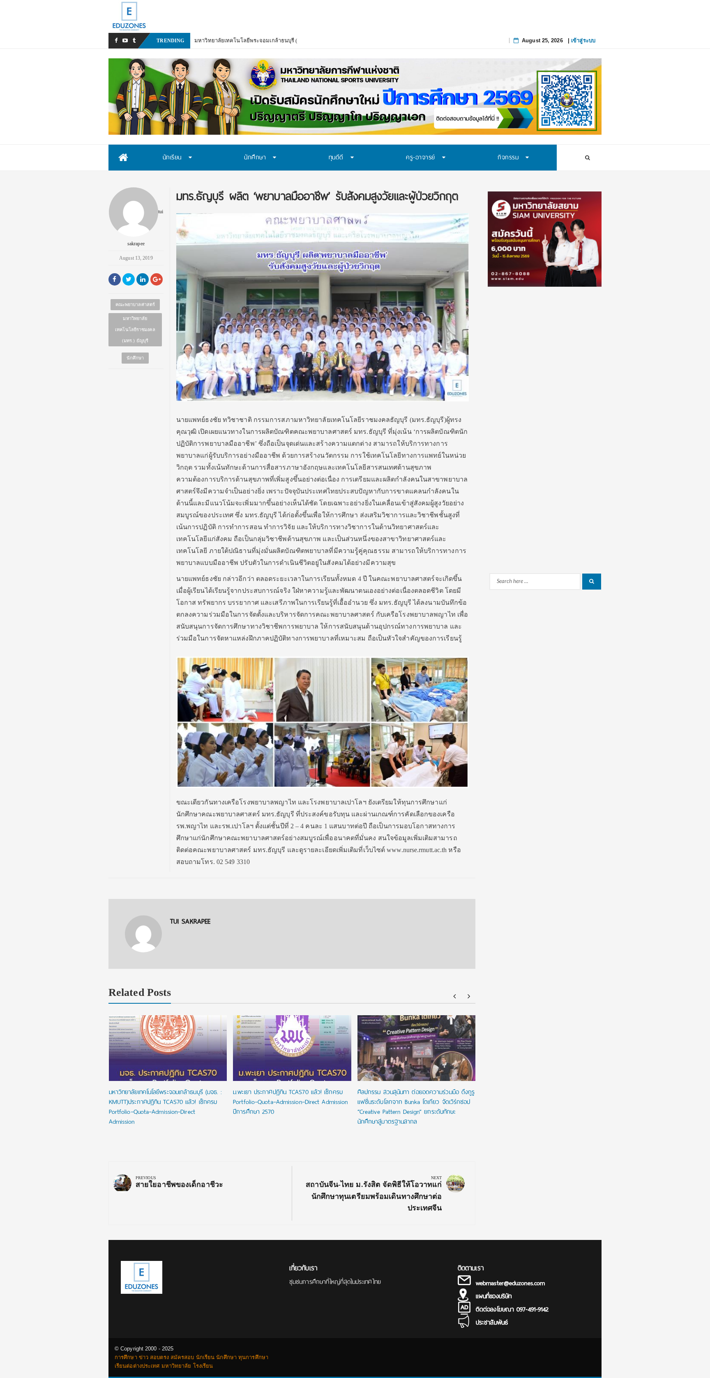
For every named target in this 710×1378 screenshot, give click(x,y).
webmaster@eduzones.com (510, 1283)
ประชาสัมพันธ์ (492, 1322)
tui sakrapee (145, 227)
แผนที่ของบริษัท (494, 1296)
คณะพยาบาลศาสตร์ (135, 304)
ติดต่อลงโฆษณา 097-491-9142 (512, 1309)
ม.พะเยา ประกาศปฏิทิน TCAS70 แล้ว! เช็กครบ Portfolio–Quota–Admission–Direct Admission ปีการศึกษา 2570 (290, 1102)
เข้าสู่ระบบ (583, 40)
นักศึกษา (135, 357)
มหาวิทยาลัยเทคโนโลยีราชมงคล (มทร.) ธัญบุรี (135, 329)
